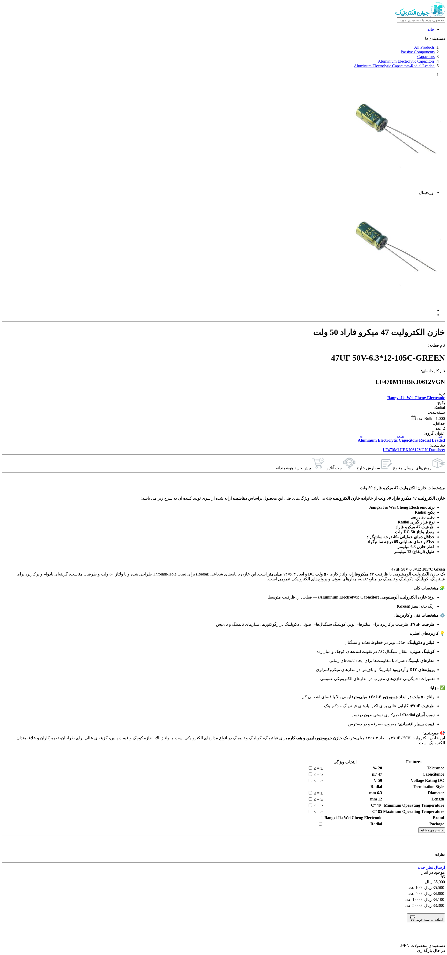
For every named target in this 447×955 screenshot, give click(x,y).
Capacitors (426, 56)
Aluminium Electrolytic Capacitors (406, 61)
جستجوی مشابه (431, 830)
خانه (431, 29)
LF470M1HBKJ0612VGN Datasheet (414, 450)
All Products (424, 47)
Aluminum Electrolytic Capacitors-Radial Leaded (394, 66)
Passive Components (418, 52)
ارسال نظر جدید (431, 867)
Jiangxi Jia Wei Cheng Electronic (416, 398)
